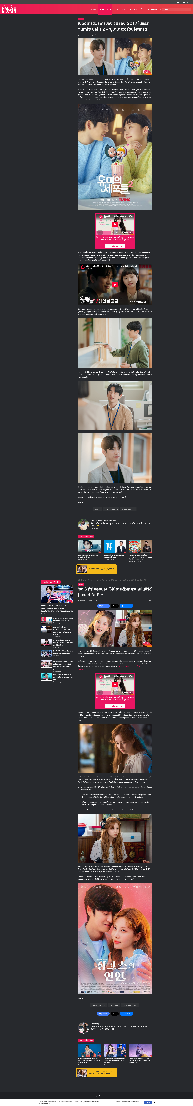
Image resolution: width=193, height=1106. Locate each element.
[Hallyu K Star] (9, 9)
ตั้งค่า (53, 1103)
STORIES (104, 9)
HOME (93, 9)
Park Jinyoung (112, 509)
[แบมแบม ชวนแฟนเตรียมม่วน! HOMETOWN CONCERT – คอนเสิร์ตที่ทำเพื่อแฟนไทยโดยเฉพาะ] (140, 546)
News (81, 19)
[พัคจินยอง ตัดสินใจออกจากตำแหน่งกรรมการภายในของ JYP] (115, 546)
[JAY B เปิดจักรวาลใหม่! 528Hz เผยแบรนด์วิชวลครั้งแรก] (89, 546)
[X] (94, 528)
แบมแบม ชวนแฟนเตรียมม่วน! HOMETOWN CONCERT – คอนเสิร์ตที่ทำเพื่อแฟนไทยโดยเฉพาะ (140, 557)
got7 (98, 509)
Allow (148, 1102)
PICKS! (144, 9)
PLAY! (155, 9)
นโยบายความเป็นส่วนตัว (108, 1102)
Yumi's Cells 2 (129, 509)
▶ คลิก (108, 570)
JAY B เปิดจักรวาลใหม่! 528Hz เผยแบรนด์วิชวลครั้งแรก (88, 556)
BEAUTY (134, 9)
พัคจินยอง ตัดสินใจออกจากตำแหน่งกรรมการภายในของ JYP (114, 556)
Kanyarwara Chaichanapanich (104, 520)
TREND (116, 9)
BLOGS (124, 9)
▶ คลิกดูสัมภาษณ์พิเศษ (115, 246)
